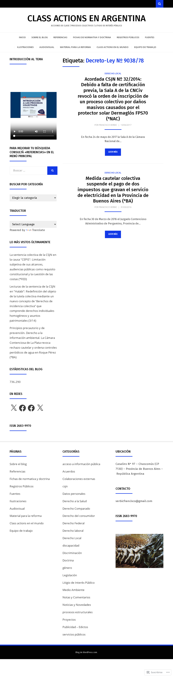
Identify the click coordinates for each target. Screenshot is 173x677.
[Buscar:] (28, 170)
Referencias (60, 37)
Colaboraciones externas (79, 479)
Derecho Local (113, 73)
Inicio (22, 37)
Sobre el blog (39, 37)
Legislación (70, 575)
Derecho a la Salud (75, 501)
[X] (14, 408)
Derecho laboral (73, 531)
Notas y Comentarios (76, 597)
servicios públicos (74, 634)
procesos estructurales (78, 612)
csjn (65, 486)
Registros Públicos (128, 37)
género (67, 568)
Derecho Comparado (76, 508)
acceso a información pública (81, 464)
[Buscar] (159, 4)
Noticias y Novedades (77, 605)
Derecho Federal (73, 523)
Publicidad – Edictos (75, 627)
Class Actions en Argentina (86, 18)
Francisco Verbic (108, 125)
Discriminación (72, 553)
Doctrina (68, 560)
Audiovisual (46, 47)
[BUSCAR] (52, 170)
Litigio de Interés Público (79, 583)
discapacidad (71, 545)
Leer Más (113, 152)
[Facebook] (22, 408)
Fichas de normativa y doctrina (92, 37)
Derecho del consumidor (79, 516)
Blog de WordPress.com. (86, 652)
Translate (38, 230)
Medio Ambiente (73, 590)
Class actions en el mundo (112, 47)
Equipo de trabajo (145, 47)
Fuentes (149, 37)
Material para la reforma (75, 47)
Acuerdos (69, 471)
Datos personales (74, 494)
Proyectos (69, 619)
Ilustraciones (25, 47)
